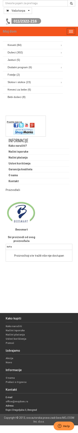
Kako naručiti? (18, 145)
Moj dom (9, 31)
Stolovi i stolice (19, 82)
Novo (9, 362)
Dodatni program (20, 67)
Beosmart (21, 229)
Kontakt (14, 181)
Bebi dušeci (17, 96)
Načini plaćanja (18, 157)
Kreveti (15, 44)
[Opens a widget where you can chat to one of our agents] (63, 426)
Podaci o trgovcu (16, 382)
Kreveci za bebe (19, 89)
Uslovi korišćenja (19, 163)
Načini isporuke (18, 151)
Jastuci (14, 59)
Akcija (9, 358)
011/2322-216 (25, 21)
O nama (13, 175)
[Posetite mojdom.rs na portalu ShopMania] (24, 131)
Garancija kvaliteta (20, 169)
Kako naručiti (14, 326)
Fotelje (14, 74)
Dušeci (15, 52)
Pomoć (10, 343)
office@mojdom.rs (17, 401)
